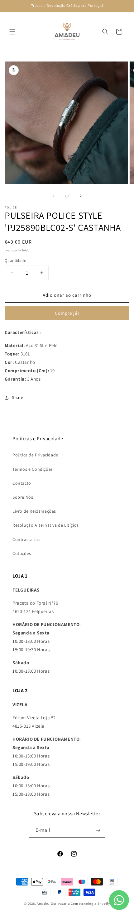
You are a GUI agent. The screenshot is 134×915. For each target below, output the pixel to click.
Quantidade (15, 260)
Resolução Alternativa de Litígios (45, 525)
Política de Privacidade (35, 455)
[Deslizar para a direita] (81, 196)
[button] (12, 32)
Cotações (21, 553)
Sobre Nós (22, 497)
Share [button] (17, 397)
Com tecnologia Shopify (90, 903)
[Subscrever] (98, 830)
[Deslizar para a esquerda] (53, 196)
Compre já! (67, 313)
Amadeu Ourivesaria (53, 903)
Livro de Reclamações (34, 511)
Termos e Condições (32, 469)
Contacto (21, 483)
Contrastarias (26, 539)
